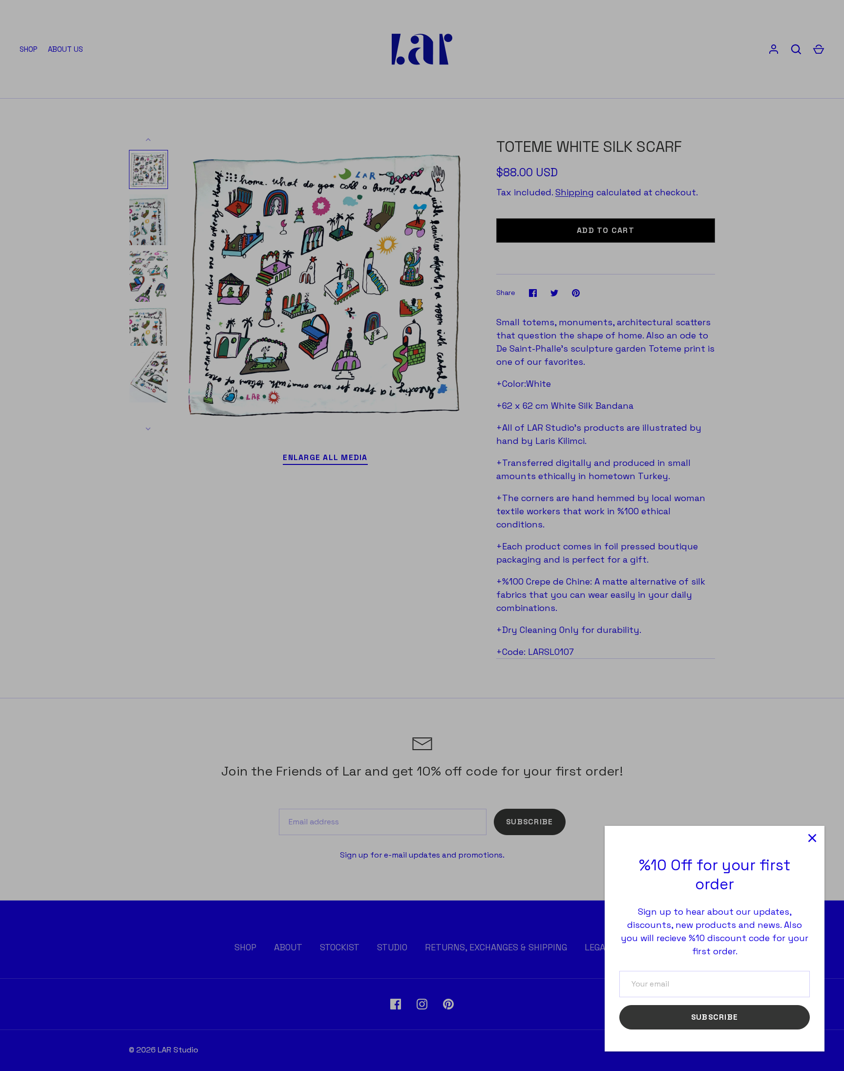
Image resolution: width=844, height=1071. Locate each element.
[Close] (812, 838)
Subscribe (714, 1017)
